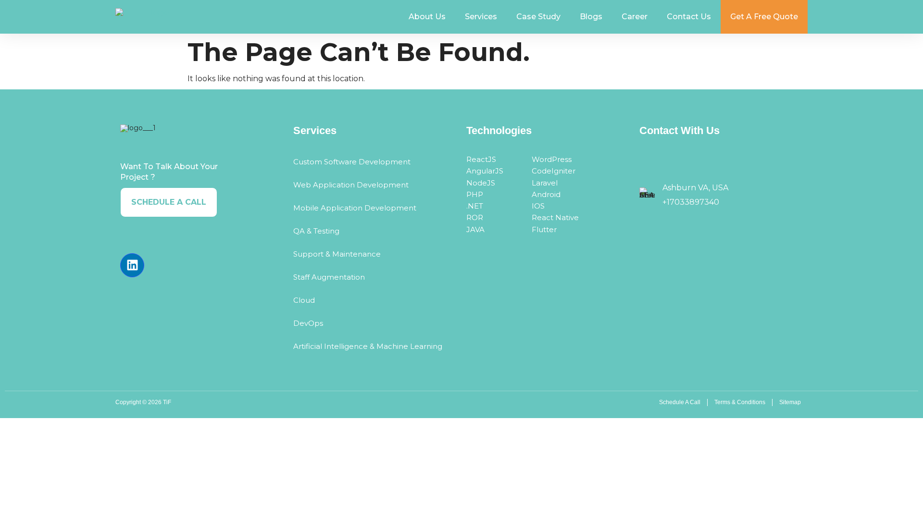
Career (635, 16)
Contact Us (689, 16)
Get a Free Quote (764, 16)
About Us (427, 16)
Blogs (591, 16)
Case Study (538, 16)
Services (481, 16)
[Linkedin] (132, 265)
